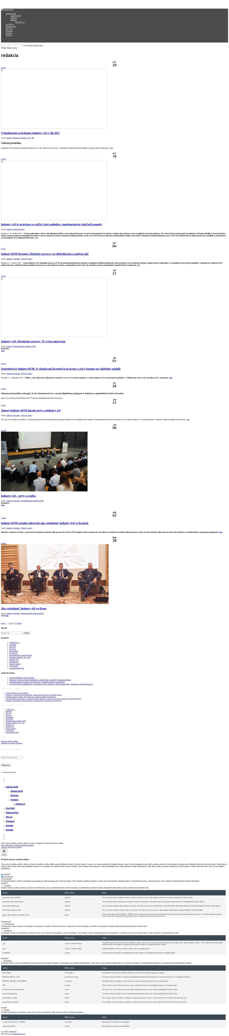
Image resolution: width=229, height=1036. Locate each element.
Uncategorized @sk (16, 668)
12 (16, 623)
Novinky (9, 825)
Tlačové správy (19, 229)
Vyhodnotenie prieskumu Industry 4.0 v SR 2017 (30, 132)
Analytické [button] (5, 928)
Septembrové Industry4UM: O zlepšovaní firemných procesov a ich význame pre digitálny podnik (61, 368)
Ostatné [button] (4, 1008)
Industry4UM (12, 787)
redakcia (9, 138)
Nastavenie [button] (49, 843)
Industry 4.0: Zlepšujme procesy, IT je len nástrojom (33, 341)
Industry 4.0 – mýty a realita (18, 495)
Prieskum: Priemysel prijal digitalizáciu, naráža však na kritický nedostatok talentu (40, 680)
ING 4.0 (12, 647)
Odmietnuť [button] (40, 843)
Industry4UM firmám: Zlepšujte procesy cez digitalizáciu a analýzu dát (44, 253)
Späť (3, 623)
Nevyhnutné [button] (5, 874)
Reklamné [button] (5, 958)
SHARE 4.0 (14, 662)
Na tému (12, 649)
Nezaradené (13, 651)
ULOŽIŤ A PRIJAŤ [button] (8, 1032)
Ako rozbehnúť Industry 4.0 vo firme (23, 608)
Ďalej (19, 623)
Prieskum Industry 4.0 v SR (23, 138)
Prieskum (10, 821)
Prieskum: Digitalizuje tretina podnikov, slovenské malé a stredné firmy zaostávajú (34, 701)
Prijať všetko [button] (58, 843)
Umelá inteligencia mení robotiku (21, 678)
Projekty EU (14, 660)
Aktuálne (16, 259)
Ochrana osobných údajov (9, 741)
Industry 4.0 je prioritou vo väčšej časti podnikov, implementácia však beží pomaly (51, 224)
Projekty (14, 799)
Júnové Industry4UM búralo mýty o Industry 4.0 (30, 410)
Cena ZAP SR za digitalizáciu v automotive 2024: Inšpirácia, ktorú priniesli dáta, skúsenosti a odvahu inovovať (51, 684)
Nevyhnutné (8, 877)
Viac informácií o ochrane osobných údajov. (17, 845)
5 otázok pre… (15, 642)
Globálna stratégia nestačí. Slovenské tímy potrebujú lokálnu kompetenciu (37, 682)
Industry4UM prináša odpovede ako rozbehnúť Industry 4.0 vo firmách (44, 523)
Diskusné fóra (12, 812)
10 (11, 623)
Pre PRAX (13, 653)
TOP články (13, 666)
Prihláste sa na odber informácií (11, 743)
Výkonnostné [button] (6, 922)
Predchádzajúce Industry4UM (24, 346)
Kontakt (9, 830)
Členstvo (14, 795)
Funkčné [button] (4, 883)
